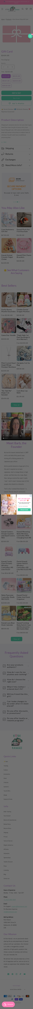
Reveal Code (24, 509)
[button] (30, 36)
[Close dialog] (31, 496)
